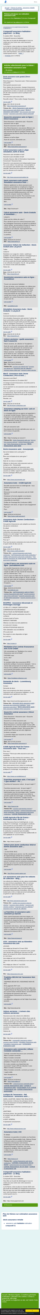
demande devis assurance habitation (14, 705)
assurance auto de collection (22, 368)
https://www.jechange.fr (15, 938)
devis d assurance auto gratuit (17, 111)
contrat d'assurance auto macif (13, 594)
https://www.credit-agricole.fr (16, 516)
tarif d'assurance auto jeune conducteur (23, 555)
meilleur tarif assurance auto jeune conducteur (17, 557)
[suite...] (21, 53)
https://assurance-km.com (15, 974)
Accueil (4, 1295)
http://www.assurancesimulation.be (17, 177)
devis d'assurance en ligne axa (16, 444)
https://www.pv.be (13, 806)
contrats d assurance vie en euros (18, 1164)
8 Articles (8, 55)
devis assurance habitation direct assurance (16, 709)
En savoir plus (30, 1313)
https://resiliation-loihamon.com (17, 678)
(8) (19, 1224)
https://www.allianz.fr (14, 1081)
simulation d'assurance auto (27, 1042)
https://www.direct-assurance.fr (16, 106)
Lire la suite (7, 102)
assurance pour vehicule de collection (14, 908)
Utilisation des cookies (19, 1296)
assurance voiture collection (28, 370)
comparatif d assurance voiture (22, 1040)
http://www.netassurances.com (16, 1128)
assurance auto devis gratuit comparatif (21, 113)
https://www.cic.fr (13, 1159)
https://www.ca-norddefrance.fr (16, 776)
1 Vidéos (14, 72)
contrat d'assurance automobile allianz (23, 1083)
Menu (35, 2)
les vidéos (17, 22)
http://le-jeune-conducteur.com (16, 405)
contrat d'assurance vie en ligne (16, 1167)
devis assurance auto (26, 707)
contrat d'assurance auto (21, 814)
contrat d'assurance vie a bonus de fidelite (20, 1165)
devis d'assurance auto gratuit (23, 108)
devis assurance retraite (13, 1220)
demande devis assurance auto (23, 703)
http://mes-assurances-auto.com (17, 900)
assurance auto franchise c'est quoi (22, 808)
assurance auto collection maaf (20, 366)
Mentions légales (14, 1295)
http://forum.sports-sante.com (17, 873)
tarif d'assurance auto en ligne (23, 592)
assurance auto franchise (11, 810)
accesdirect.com (13, 306)
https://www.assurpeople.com (16, 479)
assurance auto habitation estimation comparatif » (15, 28)
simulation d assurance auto (12, 1044)
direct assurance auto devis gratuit (13, 110)
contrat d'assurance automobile (18, 1090)
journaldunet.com (13, 590)
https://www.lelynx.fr (14, 241)
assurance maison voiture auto (12, 370)
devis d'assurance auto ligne (17, 445)
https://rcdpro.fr (12, 643)
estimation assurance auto (20, 1215)
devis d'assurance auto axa (21, 440)
